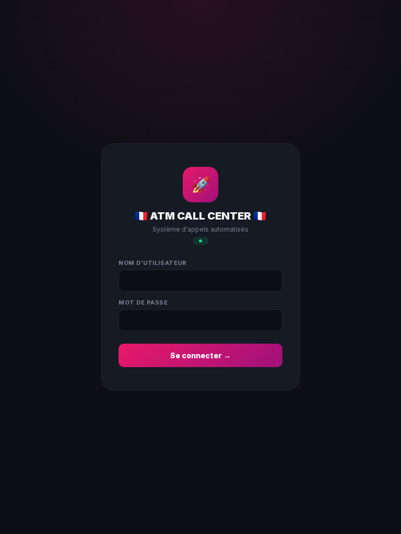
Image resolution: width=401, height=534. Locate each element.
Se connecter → (200, 355)
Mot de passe (143, 302)
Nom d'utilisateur (152, 262)
